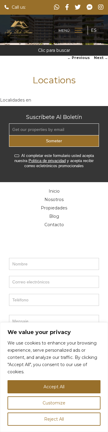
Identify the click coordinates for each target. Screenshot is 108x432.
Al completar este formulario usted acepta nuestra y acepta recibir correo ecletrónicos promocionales (54, 160)
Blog (54, 216)
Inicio (54, 191)
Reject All (54, 419)
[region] (54, 377)
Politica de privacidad (47, 160)
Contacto (54, 224)
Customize (54, 403)
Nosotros (54, 199)
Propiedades (54, 208)
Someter (54, 140)
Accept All (54, 386)
